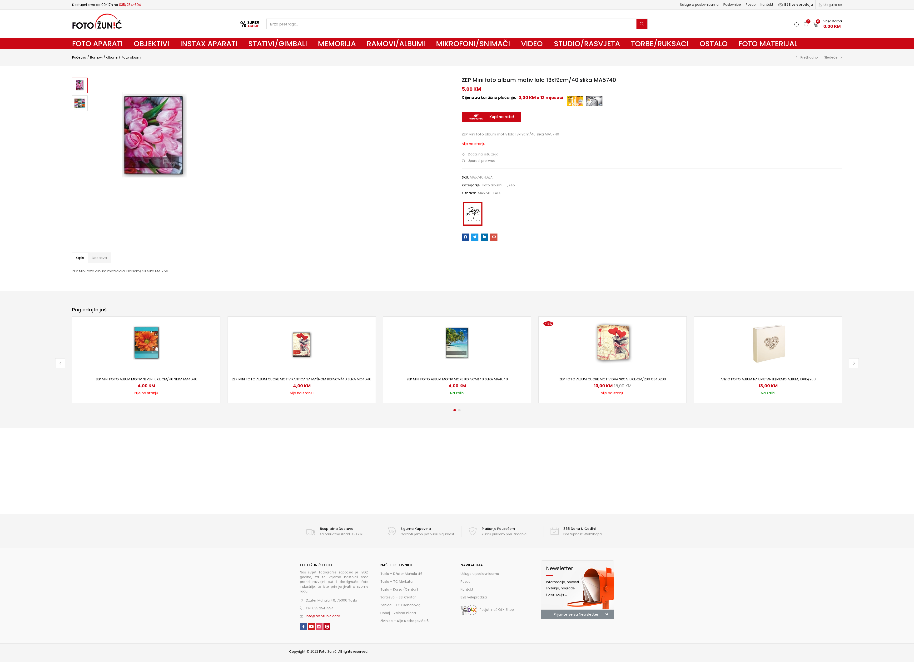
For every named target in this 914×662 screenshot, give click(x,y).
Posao (751, 4)
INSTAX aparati (208, 44)
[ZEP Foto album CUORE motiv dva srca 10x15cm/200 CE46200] (612, 343)
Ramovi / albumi (104, 57)
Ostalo (714, 44)
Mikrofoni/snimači (473, 44)
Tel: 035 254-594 (320, 608)
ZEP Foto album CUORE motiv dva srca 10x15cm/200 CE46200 (612, 379)
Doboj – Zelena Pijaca (398, 613)
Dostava (99, 257)
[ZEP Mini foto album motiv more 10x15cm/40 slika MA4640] (457, 343)
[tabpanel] (146, 360)
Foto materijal (768, 44)
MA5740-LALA (489, 193)
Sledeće (831, 57)
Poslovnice (732, 4)
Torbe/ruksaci (660, 44)
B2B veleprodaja (798, 4)
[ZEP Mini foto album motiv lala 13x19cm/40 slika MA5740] (465, 237)
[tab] (80, 258)
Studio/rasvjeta (587, 44)
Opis (80, 257)
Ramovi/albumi (396, 44)
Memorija (337, 44)
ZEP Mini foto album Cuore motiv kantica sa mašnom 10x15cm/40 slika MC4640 (301, 379)
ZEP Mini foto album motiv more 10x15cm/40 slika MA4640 (457, 379)
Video (532, 44)
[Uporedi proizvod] (210, 334)
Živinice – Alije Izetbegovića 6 (404, 620)
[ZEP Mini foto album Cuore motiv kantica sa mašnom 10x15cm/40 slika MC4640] (301, 343)
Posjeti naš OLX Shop (497, 609)
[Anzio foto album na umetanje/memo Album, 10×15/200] (768, 343)
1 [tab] (454, 410)
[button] (827, 24)
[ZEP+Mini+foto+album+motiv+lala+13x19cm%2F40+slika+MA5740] (474, 237)
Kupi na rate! (501, 116)
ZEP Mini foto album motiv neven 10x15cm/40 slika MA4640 (146, 379)
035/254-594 (130, 4)
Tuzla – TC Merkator (397, 581)
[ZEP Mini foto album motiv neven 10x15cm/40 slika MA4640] (146, 343)
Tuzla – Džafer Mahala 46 (401, 573)
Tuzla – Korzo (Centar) (399, 589)
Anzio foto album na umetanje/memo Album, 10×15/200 (768, 379)
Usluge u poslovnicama (699, 4)
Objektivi (151, 44)
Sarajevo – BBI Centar (398, 597)
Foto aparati (97, 44)
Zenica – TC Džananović (400, 605)
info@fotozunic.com (323, 616)
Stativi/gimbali (277, 44)
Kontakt (766, 4)
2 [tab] (459, 410)
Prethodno (809, 57)
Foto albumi (131, 57)
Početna (79, 57)
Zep (512, 185)
